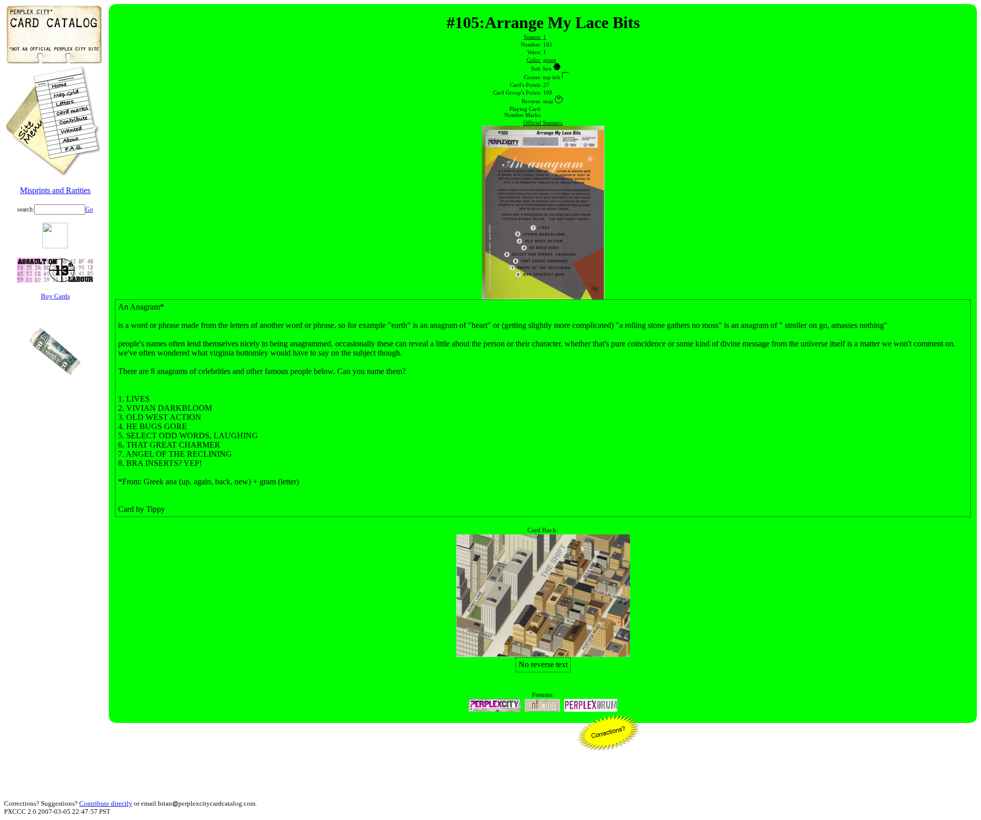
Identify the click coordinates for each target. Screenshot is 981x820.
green (549, 60)
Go (89, 209)
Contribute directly (105, 803)
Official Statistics (543, 123)
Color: (534, 60)
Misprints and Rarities (55, 190)
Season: (533, 37)
